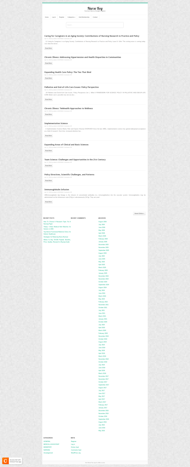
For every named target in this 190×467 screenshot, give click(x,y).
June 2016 (102, 428)
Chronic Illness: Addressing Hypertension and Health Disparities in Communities (82, 57)
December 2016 (104, 410)
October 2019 (103, 339)
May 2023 (102, 299)
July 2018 (102, 365)
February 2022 (103, 302)
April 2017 (102, 399)
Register (61, 17)
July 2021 (102, 310)
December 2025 (104, 244)
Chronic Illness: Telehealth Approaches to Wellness (68, 108)
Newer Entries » (139, 213)
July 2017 (102, 390)
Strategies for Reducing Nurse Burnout (56, 237)
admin (54, 38)
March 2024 (102, 296)
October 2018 (103, 362)
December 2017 (104, 376)
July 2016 (102, 425)
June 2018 (102, 367)
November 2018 (104, 359)
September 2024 (104, 284)
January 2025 (103, 273)
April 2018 (102, 370)
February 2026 (103, 239)
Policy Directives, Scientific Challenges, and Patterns (69, 174)
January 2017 (103, 408)
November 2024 (104, 279)
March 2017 (102, 402)
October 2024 (103, 282)
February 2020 (103, 333)
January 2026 (103, 242)
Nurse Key (95, 8)
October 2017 (103, 382)
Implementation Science (56, 123)
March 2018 (102, 373)
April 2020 (102, 327)
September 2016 (104, 419)
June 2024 (102, 293)
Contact (95, 17)
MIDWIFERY (48, 447)
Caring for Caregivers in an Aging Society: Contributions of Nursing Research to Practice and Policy (91, 36)
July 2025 (102, 256)
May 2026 (102, 230)
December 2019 (104, 336)
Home (47, 17)
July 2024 (102, 290)
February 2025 (103, 270)
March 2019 (102, 356)
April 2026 (102, 233)
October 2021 (103, 307)
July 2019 (102, 345)
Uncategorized (48, 453)
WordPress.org (75, 453)
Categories (71, 17)
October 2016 (103, 416)
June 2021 (102, 313)
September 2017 (104, 385)
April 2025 (102, 264)
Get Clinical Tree (89, 462)
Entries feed (75, 447)
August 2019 (103, 342)
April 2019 (102, 353)
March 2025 (102, 267)
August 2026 (103, 221)
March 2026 (102, 236)
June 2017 (102, 393)
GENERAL (47, 441)
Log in (73, 444)
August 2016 (103, 422)
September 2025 (104, 250)
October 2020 (103, 322)
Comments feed (76, 450)
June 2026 (102, 227)
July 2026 (102, 224)
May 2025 (102, 262)
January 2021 (103, 319)
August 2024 (103, 287)
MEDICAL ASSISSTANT (51, 444)
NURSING (61, 38)
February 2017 (103, 405)
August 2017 (103, 388)
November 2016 (104, 413)
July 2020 (102, 325)
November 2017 (104, 379)
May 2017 (102, 396)
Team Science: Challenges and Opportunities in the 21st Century (75, 159)
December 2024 (104, 276)
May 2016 (102, 430)
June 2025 (102, 259)
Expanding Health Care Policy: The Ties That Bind (67, 72)
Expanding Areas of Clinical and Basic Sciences (66, 144)
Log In (54, 17)
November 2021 (104, 304)
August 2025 (103, 253)
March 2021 (102, 316)
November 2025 (104, 247)
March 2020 (102, 330)
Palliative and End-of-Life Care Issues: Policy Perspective (71, 87)
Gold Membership (84, 17)
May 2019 (102, 350)
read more (48, 48)
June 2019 (102, 347)
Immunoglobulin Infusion (56, 189)
